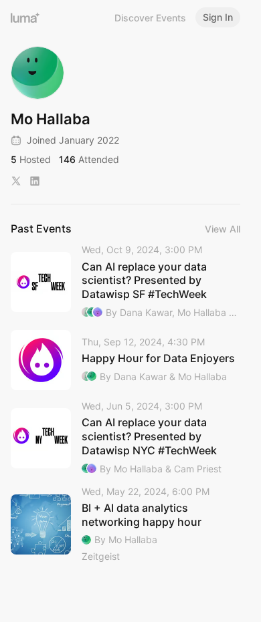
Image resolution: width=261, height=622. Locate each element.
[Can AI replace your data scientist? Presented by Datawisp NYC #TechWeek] (125, 438)
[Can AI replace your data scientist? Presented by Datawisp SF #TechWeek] (125, 282)
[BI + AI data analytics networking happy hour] (125, 525)
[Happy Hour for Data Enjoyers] (125, 360)
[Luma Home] (25, 17)
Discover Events (150, 17)
